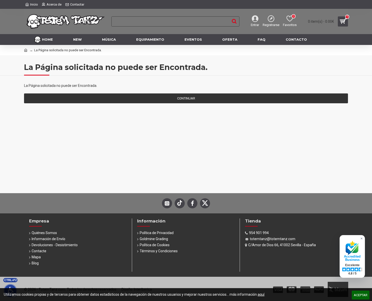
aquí (261, 294)
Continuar (186, 98)
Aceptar (360, 295)
